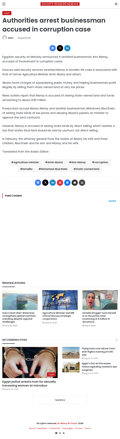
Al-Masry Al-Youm (67, 423)
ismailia (27, 169)
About (32, 428)
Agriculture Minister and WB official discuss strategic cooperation (58, 315)
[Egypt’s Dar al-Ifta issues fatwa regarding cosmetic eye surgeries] (71, 367)
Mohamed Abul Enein (54, 169)
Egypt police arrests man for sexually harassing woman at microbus (29, 383)
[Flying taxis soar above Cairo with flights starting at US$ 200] (71, 353)
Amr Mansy (78, 162)
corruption (101, 162)
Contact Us (54, 428)
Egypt (7, 13)
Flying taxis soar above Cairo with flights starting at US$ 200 (98, 352)
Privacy (78, 428)
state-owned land (87, 169)
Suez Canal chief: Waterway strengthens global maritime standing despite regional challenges (19, 317)
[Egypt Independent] (60, 4)
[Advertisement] (60, 241)
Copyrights (67, 428)
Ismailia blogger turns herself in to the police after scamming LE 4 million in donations (99, 317)
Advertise (42, 428)
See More (60, 399)
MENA (11, 38)
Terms (88, 428)
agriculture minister (26, 162)
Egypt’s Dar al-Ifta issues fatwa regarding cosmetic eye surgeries (99, 367)
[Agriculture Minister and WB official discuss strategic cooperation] (60, 300)
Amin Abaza (55, 162)
